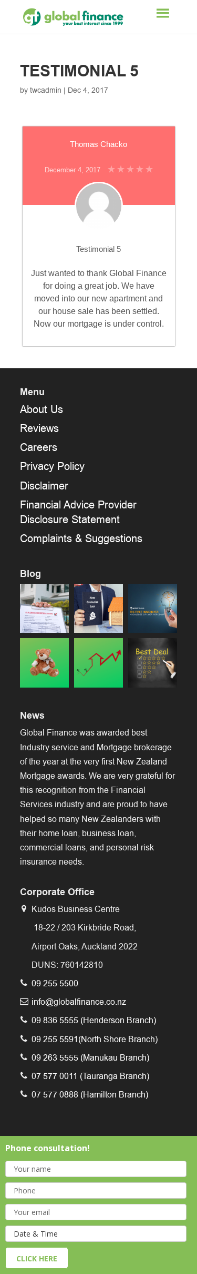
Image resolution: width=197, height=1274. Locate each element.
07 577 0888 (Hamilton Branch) (90, 1095)
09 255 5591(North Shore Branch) (95, 1039)
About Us (41, 409)
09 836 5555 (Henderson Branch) (94, 1020)
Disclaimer (44, 485)
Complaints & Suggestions (81, 538)
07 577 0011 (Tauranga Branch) (90, 1076)
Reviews (39, 428)
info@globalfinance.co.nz (79, 1002)
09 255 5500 (55, 983)
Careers (38, 447)
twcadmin (45, 90)
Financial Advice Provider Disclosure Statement (78, 512)
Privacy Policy (52, 466)
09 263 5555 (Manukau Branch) (90, 1058)
